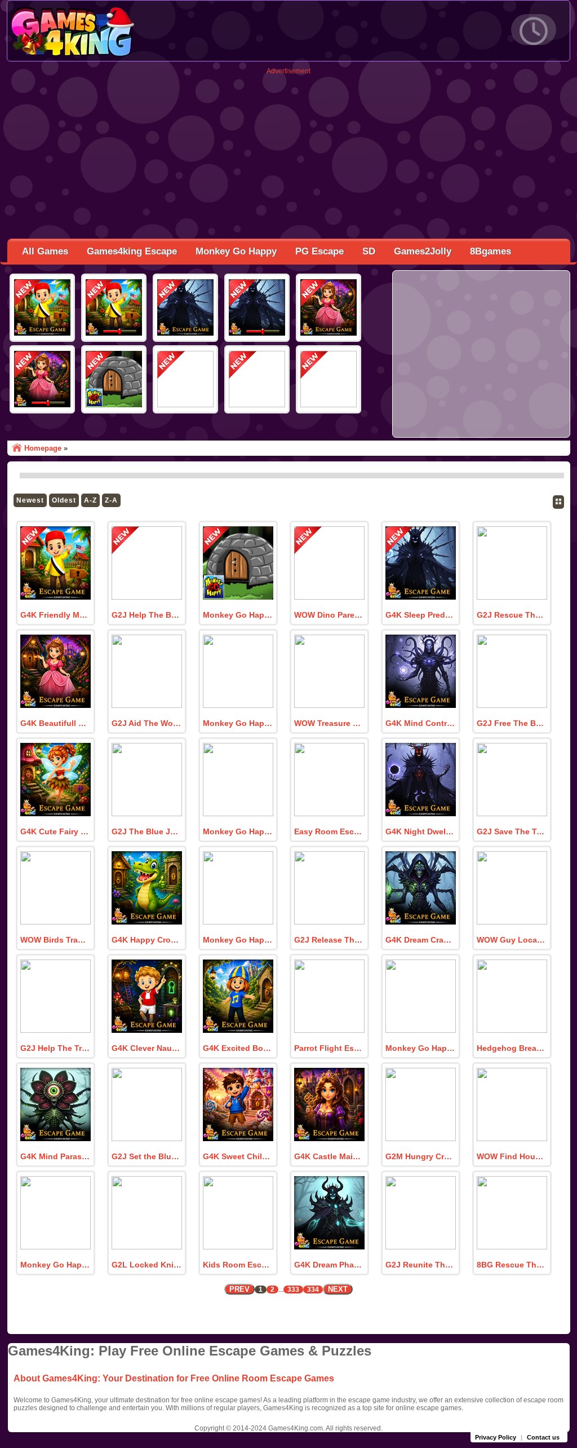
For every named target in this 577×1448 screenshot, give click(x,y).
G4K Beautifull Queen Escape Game (55, 723)
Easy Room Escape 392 (329, 831)
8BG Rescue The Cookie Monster (512, 1264)
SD (368, 251)
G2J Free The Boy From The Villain (512, 723)
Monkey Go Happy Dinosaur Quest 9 (238, 939)
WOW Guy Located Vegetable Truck (512, 939)
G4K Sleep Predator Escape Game (420, 614)
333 (293, 1289)
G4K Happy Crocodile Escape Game (146, 939)
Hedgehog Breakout (512, 1048)
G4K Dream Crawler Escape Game (420, 939)
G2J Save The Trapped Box (512, 831)
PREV (239, 1289)
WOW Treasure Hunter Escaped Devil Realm (329, 723)
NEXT (338, 1289)
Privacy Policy (495, 1437)
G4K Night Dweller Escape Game (420, 831)
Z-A (111, 500)
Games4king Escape (132, 251)
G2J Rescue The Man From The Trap (512, 614)
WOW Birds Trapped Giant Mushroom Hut (55, 939)
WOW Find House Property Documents (512, 1156)
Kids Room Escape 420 (238, 1264)
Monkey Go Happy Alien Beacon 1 (238, 723)
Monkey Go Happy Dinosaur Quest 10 (238, 831)
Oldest (64, 500)
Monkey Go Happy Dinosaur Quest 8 (420, 1048)
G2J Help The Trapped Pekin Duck (55, 1048)
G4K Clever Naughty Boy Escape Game (146, 1048)
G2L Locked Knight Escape (146, 1264)
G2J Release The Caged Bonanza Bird (329, 939)
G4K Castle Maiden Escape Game (329, 1156)
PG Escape (319, 251)
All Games (45, 251)
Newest (30, 500)
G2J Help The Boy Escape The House (146, 614)
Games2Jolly (422, 251)
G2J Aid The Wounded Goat (146, 723)
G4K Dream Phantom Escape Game (329, 1264)
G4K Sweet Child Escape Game (238, 1156)
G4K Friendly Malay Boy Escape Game (55, 614)
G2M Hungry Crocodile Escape (420, 1156)
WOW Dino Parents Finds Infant (329, 614)
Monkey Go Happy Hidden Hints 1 (238, 614)
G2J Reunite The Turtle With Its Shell (420, 1264)
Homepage (42, 448)
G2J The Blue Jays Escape (146, 831)
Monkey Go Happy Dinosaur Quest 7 (55, 1264)
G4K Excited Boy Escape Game (238, 1048)
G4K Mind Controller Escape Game (420, 723)
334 (313, 1289)
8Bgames (490, 251)
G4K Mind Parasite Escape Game (55, 1156)
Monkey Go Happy (236, 251)
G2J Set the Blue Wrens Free (146, 1156)
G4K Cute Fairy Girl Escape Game (55, 831)
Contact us (543, 1437)
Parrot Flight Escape (329, 1048)
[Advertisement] (288, 154)
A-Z (90, 500)
